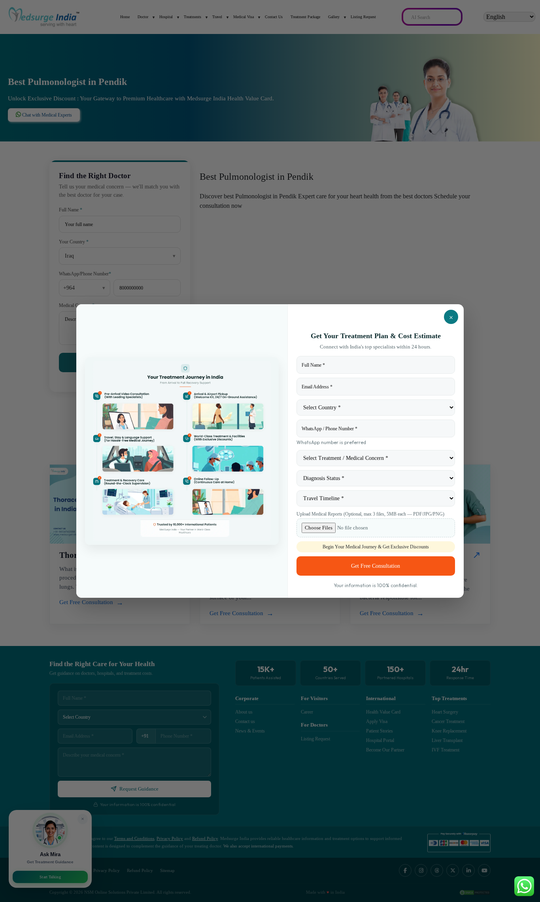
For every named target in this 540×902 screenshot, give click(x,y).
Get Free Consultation (375, 566)
